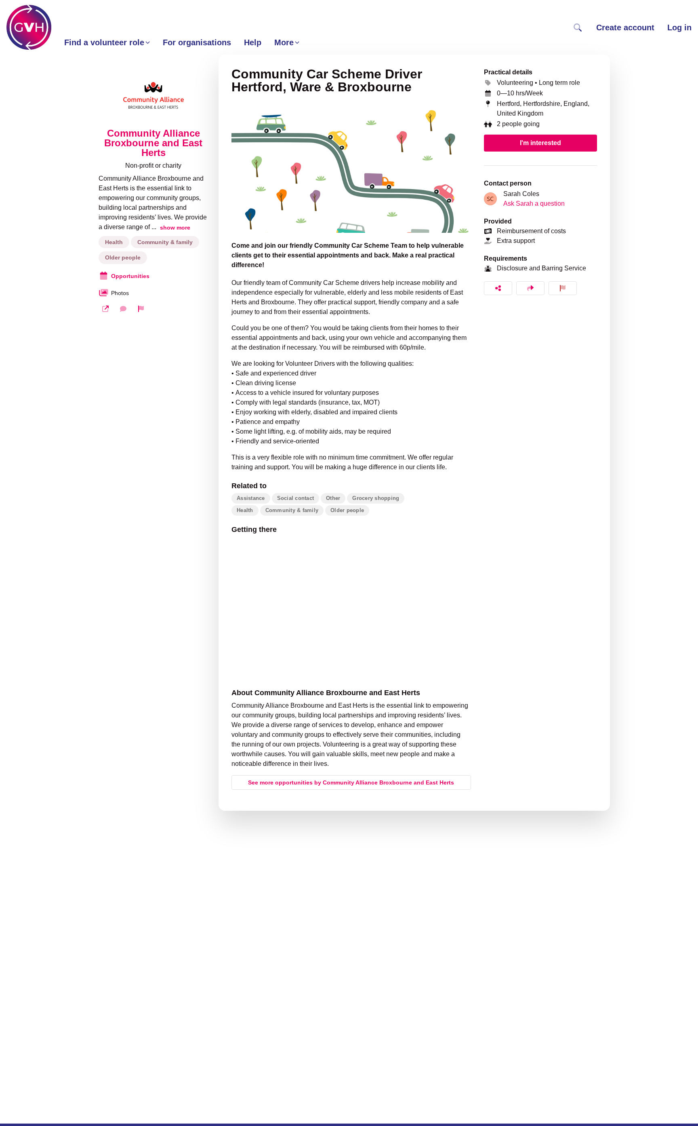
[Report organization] (141, 309)
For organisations (197, 42)
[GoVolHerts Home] (28, 27)
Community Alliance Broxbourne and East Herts (153, 143)
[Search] (577, 27)
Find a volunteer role (104, 42)
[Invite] (530, 288)
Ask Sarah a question (534, 203)
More (284, 42)
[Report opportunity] (563, 288)
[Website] (105, 309)
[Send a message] (123, 309)
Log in (679, 27)
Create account (625, 27)
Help (252, 42)
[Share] (498, 288)
